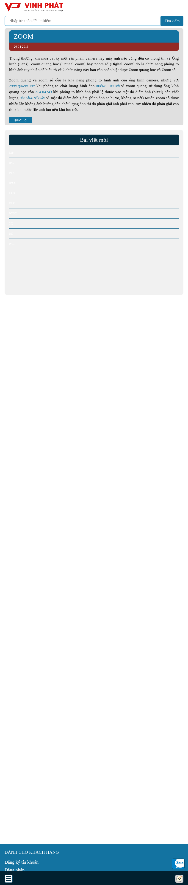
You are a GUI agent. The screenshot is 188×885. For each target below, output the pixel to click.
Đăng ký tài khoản (22, 862)
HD (11, 233)
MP (11, 152)
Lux (12, 193)
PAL (11, 243)
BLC (12, 203)
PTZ (11, 173)
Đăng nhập (15, 869)
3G (11, 223)
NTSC (13, 213)
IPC (11, 162)
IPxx (12, 183)
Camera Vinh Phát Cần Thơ (33, 9)
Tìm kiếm (172, 21)
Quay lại (20, 120)
